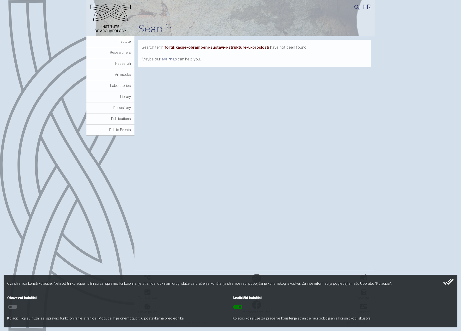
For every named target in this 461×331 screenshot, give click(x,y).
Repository (122, 108)
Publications (121, 119)
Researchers (120, 52)
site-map (169, 59)
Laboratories (120, 85)
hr (367, 7)
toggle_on (237, 307)
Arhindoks (123, 74)
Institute (124, 41)
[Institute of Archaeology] (112, 20)
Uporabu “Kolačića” (375, 283)
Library (125, 97)
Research (123, 63)
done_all (448, 281)
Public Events (120, 130)
